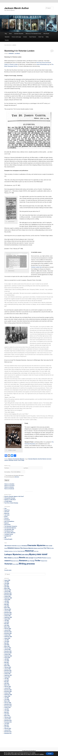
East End (40, 459)
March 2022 (7, 665)
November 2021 (8, 672)
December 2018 (7, 720)
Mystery (32, 554)
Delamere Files (18, 548)
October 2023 (7, 635)
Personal (6, 518)
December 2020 (7, 689)
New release (8, 558)
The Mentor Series (8, 534)
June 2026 (6, 583)
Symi (28, 560)
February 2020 (7, 702)
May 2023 (6, 643)
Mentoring (6, 513)
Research (10, 459)
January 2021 (7, 688)
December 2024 (7, 612)
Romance (23, 560)
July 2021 (6, 678)
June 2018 (6, 723)
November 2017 (8, 733)
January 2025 (7, 610)
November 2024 (8, 614)
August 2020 (7, 696)
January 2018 (7, 730)
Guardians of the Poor (13, 551)
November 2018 (8, 722)
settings (42, 754)
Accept (49, 753)
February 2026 (7, 590)
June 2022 (6, 660)
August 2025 (7, 599)
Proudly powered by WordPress (29, 750)
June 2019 (6, 710)
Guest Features (32, 37)
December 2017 (7, 731)
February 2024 (7, 628)
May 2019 (6, 712)
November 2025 (8, 594)
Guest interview (21, 551)
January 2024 (7, 630)
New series (16, 557)
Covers (5, 548)
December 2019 (7, 704)
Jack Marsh (17, 53)
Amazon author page (16, 37)
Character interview (12, 545)
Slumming (11, 460)
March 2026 (7, 588)
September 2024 (8, 617)
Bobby (47, 37)
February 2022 (7, 667)
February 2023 (7, 648)
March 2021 (7, 685)
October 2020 (7, 693)
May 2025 (6, 604)
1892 (5, 545)
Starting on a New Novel (10, 499)
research (6, 460)
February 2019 (7, 717)
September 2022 (8, 656)
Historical (44, 459)
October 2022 (7, 654)
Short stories (7, 524)
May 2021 (6, 681)
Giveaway (6, 551)
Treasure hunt (44, 560)
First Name (6, 468)
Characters (19, 545)
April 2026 (6, 586)
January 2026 (7, 591)
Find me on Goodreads (9, 488)
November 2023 (8, 633)
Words (14, 564)
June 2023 (6, 641)
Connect (25, 37)
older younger (29, 558)
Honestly (7, 40)
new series (6, 515)
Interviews (6, 511)
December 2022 (7, 651)
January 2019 (7, 718)
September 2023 (8, 636)
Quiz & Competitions (9, 521)
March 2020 (7, 701)
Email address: (7, 472)
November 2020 (8, 691)
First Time (47, 548)
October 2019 (7, 707)
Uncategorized (7, 536)
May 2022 (6, 662)
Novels (6, 516)
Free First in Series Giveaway (11, 503)
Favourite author (7, 570)
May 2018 (6, 725)
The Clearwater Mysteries (18, 459)
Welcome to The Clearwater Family (33, 33)
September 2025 (8, 598)
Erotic (42, 548)
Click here (17, 477)
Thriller (37, 560)
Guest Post (7, 510)
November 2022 (8, 652)
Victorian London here (36, 267)
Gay (53, 548)
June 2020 (6, 699)
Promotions (7, 519)
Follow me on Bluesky (9, 487)
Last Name (26, 468)
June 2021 (6, 680)
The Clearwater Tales (9, 529)
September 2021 (8, 675)
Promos (44, 557)
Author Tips (41, 37)
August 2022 (7, 657)
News (13, 557)
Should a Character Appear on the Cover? (14, 496)
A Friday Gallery (8, 501)
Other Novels (46, 33)
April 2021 (6, 683)
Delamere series (37, 548)
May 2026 (6, 585)
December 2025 (7, 593)
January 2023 (7, 649)
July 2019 (6, 709)
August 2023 (7, 638)
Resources (13, 560)
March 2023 (7, 646)
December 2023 (7, 631)
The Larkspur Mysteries (9, 532)
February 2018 (7, 728)
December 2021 (7, 670)
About (10, 33)
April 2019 (6, 714)
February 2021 (7, 686)
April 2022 (6, 664)
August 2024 (7, 619)
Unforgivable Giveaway (9, 498)
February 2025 (7, 609)
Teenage (32, 560)
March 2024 (7, 627)
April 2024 (6, 625)
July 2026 (6, 582)
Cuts (5, 508)
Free (51, 548)
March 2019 (7, 715)
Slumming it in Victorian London (19, 50)
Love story (25, 554)
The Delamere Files (8, 531)
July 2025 (6, 601)
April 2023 (6, 644)
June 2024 (6, 622)
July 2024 (6, 620)
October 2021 (7, 673)
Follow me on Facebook (9, 485)
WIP (5, 537)
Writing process (27, 563)
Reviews (17, 560)
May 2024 (6, 623)
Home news (36, 551)
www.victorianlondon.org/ (43, 64)
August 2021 (7, 677)
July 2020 (6, 697)
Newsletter (7, 37)
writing (17, 564)
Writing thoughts (8, 539)
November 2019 (8, 706)
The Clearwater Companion (10, 526)
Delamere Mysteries (28, 548)
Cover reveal (49, 545)
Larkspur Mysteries (12, 554)
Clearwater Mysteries (18, 33)
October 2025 (7, 596)
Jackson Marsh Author (16, 8)
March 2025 (7, 607)
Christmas (24, 545)
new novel (49, 459)
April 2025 (6, 606)
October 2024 (7, 615)
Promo (40, 558)
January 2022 (7, 669)
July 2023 (6, 640)
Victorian (15, 460)
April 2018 (6, 726)
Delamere (11, 548)
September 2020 (8, 694)
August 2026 (7, 580)
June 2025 (6, 602)
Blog (6, 33)
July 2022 (6, 659)
